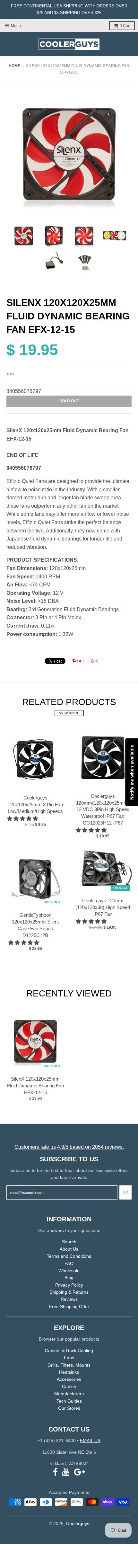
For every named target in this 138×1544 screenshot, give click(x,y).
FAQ (69, 1263)
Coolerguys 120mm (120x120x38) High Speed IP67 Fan (102, 907)
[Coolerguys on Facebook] (55, 1472)
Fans (69, 1357)
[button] (23, 818)
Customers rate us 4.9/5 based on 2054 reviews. (69, 1147)
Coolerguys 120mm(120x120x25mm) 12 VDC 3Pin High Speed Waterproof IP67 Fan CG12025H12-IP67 (102, 809)
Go (125, 1192)
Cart (125, 25)
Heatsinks (69, 1372)
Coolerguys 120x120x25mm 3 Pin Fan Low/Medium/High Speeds (35, 804)
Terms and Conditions (69, 1256)
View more (69, 713)
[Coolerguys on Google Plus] (79, 1472)
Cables (69, 1386)
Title (10, 374)
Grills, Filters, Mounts (69, 1365)
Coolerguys (77, 1523)
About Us (69, 1249)
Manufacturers (69, 1393)
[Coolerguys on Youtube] (66, 1472)
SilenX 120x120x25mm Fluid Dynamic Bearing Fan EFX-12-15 (35, 1085)
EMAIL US (90, 1440)
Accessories (69, 1379)
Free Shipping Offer (69, 1306)
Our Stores (69, 1408)
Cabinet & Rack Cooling (69, 1350)
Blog (69, 1277)
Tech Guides (69, 1401)
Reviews (69, 1299)
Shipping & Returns (69, 1292)
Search (69, 1241)
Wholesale (69, 1270)
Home (14, 66)
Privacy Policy (69, 1285)
